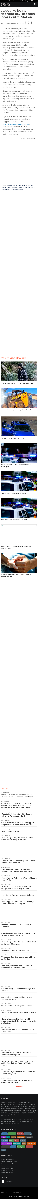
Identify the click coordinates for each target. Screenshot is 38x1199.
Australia (9, 185)
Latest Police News (7, 1168)
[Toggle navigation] (35, 4)
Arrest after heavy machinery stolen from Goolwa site (16, 998)
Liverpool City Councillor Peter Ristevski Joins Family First (18, 1073)
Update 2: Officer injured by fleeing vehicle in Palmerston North (16, 815)
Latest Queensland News (8, 1164)
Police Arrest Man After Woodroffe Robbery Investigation (16, 1054)
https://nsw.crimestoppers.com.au (15, 124)
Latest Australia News (7, 1159)
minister (22, 1140)
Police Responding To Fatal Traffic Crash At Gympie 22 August (18, 943)
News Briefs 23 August (11, 831)
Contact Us (4, 1193)
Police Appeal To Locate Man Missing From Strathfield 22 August (17, 903)
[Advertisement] (19, 162)
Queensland (29, 1137)
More (15, 1116)
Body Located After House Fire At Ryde (18, 1012)
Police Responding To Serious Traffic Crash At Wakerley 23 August (17, 839)
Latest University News (8, 1170)
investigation (21, 1147)
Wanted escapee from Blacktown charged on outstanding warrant (16, 888)
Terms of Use (16, 1189)
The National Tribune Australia (21, 1196)
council (11, 1140)
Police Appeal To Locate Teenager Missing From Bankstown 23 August (17, 870)
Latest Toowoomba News (9, 1162)
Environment (17, 1143)
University (5, 1140)
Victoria (13, 1137)
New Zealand (5, 1147)
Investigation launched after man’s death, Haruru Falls (16, 1081)
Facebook (8, 1181)
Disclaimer (28, 1189)
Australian (20, 1134)
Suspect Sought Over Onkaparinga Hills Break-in (18, 990)
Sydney (13, 189)
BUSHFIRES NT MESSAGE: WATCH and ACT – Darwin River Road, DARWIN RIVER (18, 1063)
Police (32, 187)
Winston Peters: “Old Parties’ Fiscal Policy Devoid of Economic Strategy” (17, 796)
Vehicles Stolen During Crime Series (16, 1006)
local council (20, 1137)
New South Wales (12, 187)
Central (15, 185)
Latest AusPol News (7, 1172)
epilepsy (24, 185)
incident (30, 185)
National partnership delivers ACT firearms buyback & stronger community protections (18, 1021)
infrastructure (31, 1143)
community (28, 1134)
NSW (20, 187)
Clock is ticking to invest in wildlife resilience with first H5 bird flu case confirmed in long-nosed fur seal (16, 805)
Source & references (27, 139)
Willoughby (19, 189)
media (4, 187)
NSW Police (26, 187)
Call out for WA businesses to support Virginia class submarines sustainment (17, 824)
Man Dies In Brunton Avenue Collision (17, 895)
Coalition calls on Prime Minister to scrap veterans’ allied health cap (18, 934)
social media (6, 189)
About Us (3, 1189)
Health (24, 1143)
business (13, 1147)
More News (19, 1087)
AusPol (17, 1140)
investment (29, 1147)
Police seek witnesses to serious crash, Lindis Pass (18, 1031)
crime (19, 185)
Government (12, 1134)
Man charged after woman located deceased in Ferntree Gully (16, 967)
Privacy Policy (16, 1193)
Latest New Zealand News (9, 1166)
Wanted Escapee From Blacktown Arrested (16, 926)
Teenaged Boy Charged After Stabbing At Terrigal (18, 958)
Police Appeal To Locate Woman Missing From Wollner (19, 879)
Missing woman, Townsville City (15, 951)
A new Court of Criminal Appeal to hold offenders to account (18, 862)
